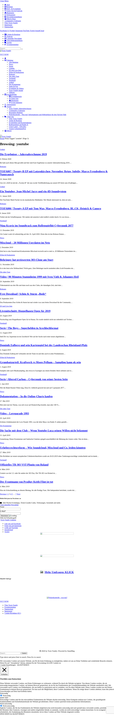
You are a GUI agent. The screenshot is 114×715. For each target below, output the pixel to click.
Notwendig (7, 696)
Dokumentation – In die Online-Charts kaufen (26, 396)
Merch (8, 131)
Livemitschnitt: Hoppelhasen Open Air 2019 (25, 310)
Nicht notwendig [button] (6, 704)
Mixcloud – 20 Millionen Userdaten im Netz (25, 242)
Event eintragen (16, 103)
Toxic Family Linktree (8, 520)
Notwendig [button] (4, 693)
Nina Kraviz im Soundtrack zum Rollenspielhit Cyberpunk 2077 (36, 225)
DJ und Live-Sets (15, 70)
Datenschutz (8, 27)
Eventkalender (11, 94)
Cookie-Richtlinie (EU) (12, 613)
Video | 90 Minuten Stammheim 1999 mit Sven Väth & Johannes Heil (39, 276)
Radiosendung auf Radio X (18, 125)
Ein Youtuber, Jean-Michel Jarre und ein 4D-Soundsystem (33, 191)
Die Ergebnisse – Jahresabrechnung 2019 (23, 154)
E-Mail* (3, 511)
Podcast (9, 36)
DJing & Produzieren (16, 72)
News (11, 64)
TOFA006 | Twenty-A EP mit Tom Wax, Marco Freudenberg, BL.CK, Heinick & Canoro (50, 208)
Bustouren (10, 13)
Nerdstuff (12, 80)
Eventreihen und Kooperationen (20, 123)
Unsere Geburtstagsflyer (17, 129)
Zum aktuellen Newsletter (9, 505)
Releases (12, 74)
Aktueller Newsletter (14, 38)
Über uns (10, 117)
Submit (24, 653)
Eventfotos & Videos (16, 88)
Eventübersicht (16, 96)
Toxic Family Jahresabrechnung (20, 109)
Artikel (11, 82)
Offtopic (12, 92)
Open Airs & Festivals (14, 11)
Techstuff (12, 78)
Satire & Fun (13, 86)
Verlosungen (10, 15)
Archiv (9, 42)
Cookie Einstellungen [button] (8, 665)
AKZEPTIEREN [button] (23, 665)
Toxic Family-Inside (16, 90)
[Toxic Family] (5, 51)
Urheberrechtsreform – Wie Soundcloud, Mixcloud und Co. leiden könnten (43, 447)
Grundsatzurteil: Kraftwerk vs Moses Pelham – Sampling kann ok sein (40, 362)
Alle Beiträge (13, 62)
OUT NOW (4, 54)
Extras (8, 107)
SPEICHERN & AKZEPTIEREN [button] (12, 714)
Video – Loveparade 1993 (14, 413)
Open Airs (14, 98)
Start (8, 5)
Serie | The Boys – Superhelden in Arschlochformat (29, 328)
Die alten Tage (14, 76)
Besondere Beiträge (16, 113)
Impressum (8, 25)
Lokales (11, 68)
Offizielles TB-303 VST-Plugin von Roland (24, 464)
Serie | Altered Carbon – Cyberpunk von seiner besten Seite (34, 379)
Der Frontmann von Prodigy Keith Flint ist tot (26, 481)
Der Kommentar (14, 84)
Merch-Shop (11, 19)
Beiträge (9, 7)
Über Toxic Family (11, 23)
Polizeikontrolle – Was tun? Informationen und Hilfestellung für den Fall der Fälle (37, 115)
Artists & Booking (13, 34)
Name (2, 507)
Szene (11, 66)
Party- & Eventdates (13, 9)
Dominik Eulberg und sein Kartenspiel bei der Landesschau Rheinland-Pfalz (43, 345)
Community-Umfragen (12, 21)
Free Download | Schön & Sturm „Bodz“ (23, 293)
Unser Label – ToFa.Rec (17, 127)
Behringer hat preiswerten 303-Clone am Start (26, 259)
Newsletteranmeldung (14, 17)
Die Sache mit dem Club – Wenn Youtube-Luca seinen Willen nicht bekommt (44, 430)
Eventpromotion (12, 44)
